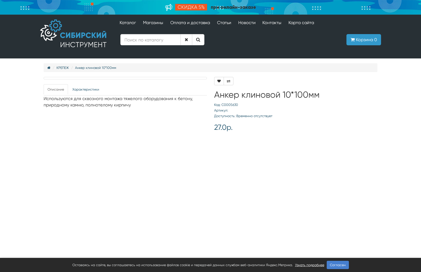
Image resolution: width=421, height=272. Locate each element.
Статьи (224, 22)
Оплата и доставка (190, 22)
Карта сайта (301, 22)
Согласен (338, 265)
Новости (247, 22)
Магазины (153, 22)
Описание (56, 89)
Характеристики (85, 89)
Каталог (128, 22)
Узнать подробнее (309, 265)
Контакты (271, 22)
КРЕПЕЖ (63, 68)
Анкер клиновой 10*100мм (95, 68)
